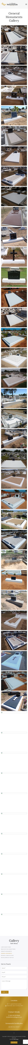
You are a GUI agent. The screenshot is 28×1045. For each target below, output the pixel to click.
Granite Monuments (6, 951)
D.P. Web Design (15, 1039)
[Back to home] (9, 4)
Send (4, 992)
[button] (26, 4)
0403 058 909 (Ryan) (14, 1015)
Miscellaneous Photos (7, 957)
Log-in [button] (15, 1042)
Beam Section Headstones (8, 949)
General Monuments (6, 953)
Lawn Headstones (6, 947)
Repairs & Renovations (7, 955)
